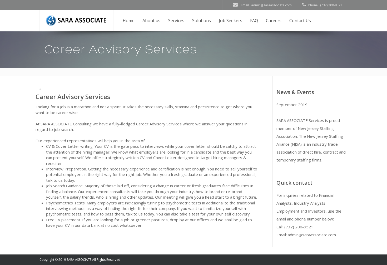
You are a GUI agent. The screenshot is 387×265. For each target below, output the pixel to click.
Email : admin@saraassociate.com (265, 5)
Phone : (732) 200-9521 (324, 5)
